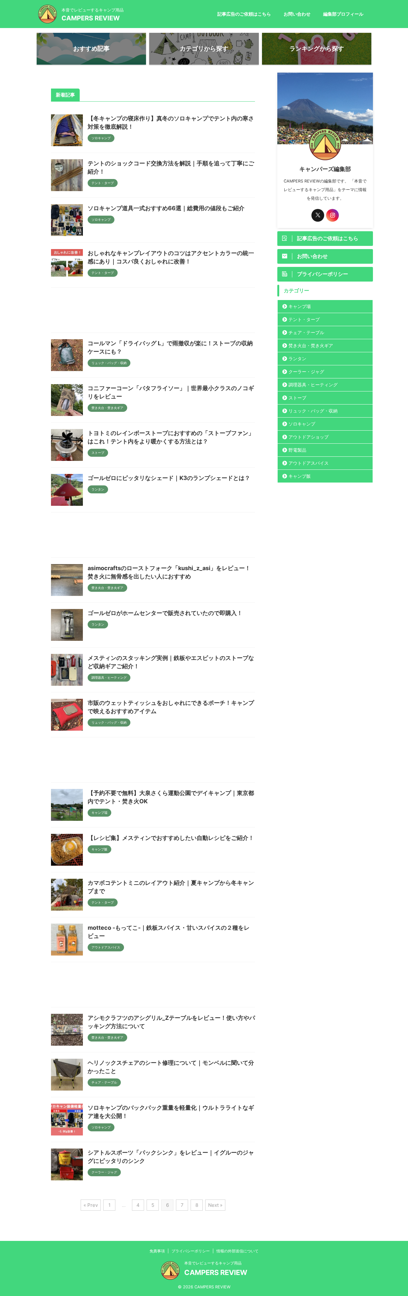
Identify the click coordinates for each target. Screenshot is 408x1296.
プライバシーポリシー (190, 1251)
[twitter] (317, 215)
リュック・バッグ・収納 (313, 410)
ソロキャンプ (301, 423)
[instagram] (332, 215)
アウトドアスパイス (308, 463)
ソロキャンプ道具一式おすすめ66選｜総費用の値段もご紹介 (166, 208)
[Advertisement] (153, 311)
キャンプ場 (299, 306)
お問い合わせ (297, 14)
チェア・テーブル (306, 332)
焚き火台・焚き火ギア (310, 345)
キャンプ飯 (299, 476)
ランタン (297, 358)
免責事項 (157, 1251)
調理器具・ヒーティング (313, 384)
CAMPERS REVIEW (91, 18)
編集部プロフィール (343, 14)
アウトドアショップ (308, 437)
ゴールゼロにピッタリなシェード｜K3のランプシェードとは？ (169, 478)
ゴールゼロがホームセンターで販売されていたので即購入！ (165, 613)
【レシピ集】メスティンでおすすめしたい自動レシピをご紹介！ (171, 837)
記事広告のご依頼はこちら (244, 14)
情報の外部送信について (237, 1251)
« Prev (91, 1205)
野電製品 (297, 450)
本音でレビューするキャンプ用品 (213, 1263)
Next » (215, 1205)
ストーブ (297, 397)
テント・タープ (304, 319)
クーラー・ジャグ (306, 371)
